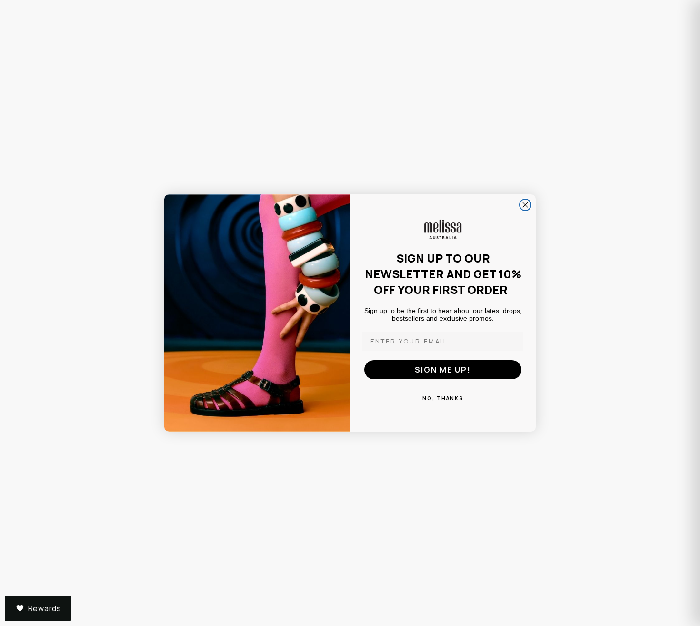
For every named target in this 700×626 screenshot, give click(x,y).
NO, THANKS (442, 398)
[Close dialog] (525, 205)
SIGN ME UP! (443, 369)
